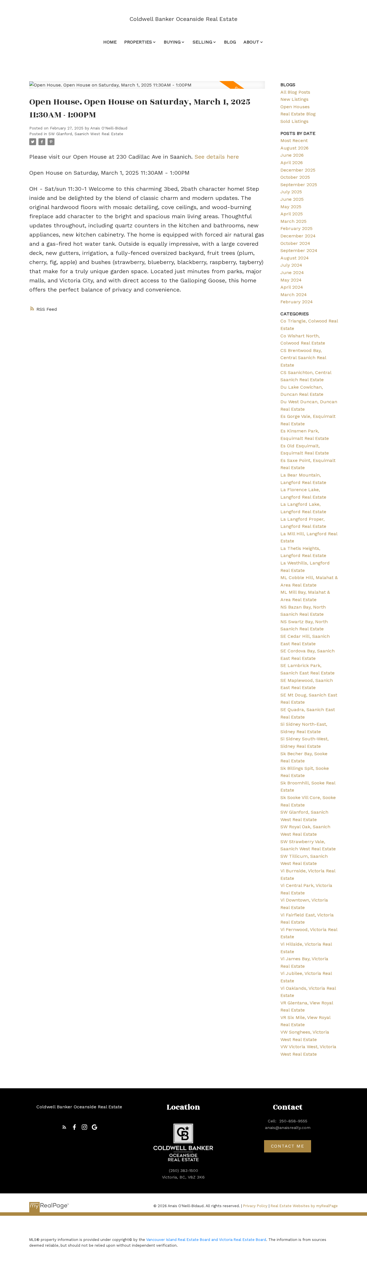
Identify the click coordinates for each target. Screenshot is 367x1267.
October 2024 (295, 243)
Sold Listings (294, 121)
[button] (64, 1127)
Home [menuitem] (110, 42)
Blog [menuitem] (230, 42)
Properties (138, 42)
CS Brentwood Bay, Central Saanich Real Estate (303, 358)
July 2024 (291, 265)
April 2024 (291, 287)
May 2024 (291, 280)
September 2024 (298, 250)
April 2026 (291, 162)
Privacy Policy (255, 1206)
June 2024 (292, 272)
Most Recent (294, 140)
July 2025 (291, 191)
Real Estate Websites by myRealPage (304, 1206)
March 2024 (293, 294)
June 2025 (292, 199)
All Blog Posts (295, 92)
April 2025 (291, 214)
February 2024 (296, 301)
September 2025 (298, 184)
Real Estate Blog (298, 114)
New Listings (294, 99)
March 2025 (293, 221)
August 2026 (294, 148)
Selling (202, 42)
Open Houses (295, 106)
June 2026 (292, 155)
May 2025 (290, 206)
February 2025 (296, 228)
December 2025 (297, 170)
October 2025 (295, 177)
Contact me (287, 1146)
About (251, 42)
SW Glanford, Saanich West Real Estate (85, 134)
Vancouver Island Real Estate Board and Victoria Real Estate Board (206, 1240)
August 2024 (294, 258)
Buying (172, 42)
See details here (217, 156)
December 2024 (298, 236)
